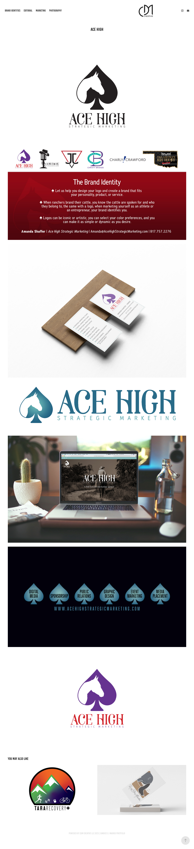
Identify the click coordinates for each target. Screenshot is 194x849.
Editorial (28, 10)
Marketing (41, 10)
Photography (55, 10)
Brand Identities (12, 10)
